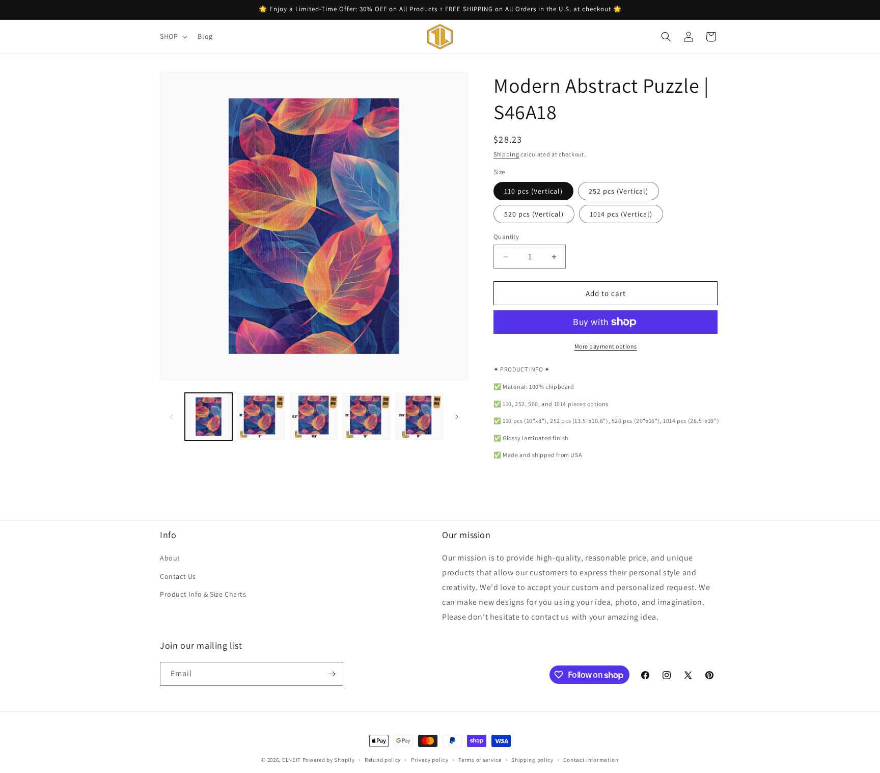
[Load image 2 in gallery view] (261, 416)
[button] (172, 36)
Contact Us (178, 576)
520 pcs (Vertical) (534, 214)
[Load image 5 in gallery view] (419, 416)
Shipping (506, 154)
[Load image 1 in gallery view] (208, 416)
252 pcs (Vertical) (618, 191)
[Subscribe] (331, 674)
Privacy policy (430, 759)
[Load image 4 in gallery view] (366, 416)
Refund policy (383, 759)
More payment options (605, 346)
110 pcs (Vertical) (533, 191)
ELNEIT (291, 759)
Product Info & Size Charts (203, 594)
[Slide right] (457, 417)
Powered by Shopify (328, 759)
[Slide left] (171, 417)
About (170, 558)
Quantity (506, 236)
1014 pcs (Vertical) (621, 214)
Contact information (590, 759)
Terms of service (479, 759)
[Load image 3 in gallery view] (314, 416)
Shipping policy (532, 759)
